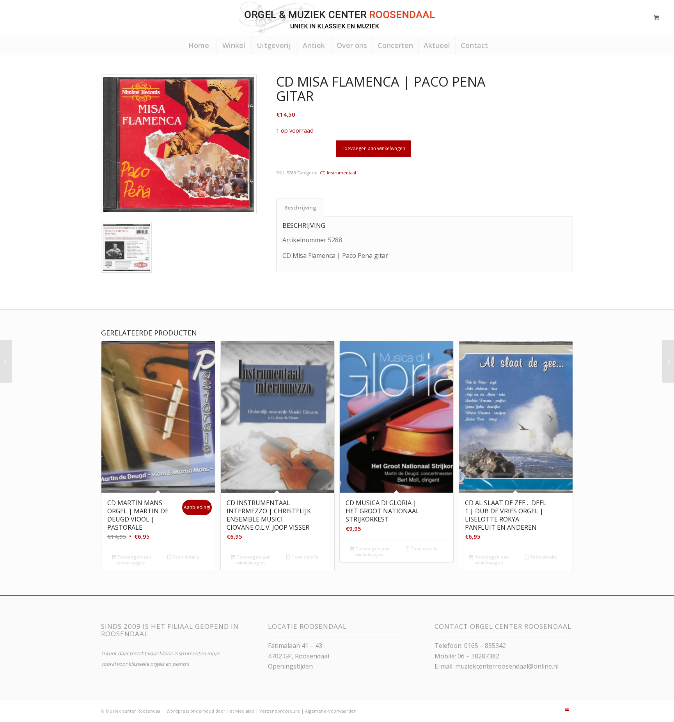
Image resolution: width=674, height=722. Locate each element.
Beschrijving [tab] (300, 207)
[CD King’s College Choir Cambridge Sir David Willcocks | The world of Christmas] (668, 361)
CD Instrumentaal (338, 173)
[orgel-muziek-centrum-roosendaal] (337, 17)
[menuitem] (198, 45)
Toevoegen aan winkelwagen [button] (133, 560)
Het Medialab (240, 711)
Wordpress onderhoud (190, 711)
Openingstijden (290, 666)
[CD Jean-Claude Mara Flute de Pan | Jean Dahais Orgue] (6, 361)
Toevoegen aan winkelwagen (373, 148)
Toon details (185, 557)
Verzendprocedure (279, 711)
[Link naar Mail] (567, 710)
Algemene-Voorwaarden (331, 711)
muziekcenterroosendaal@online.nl (507, 666)
